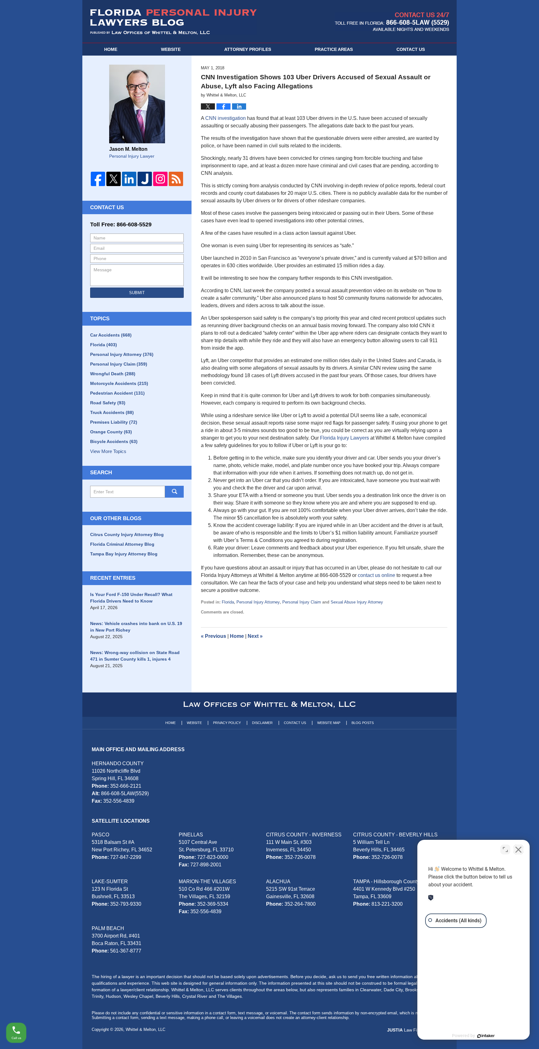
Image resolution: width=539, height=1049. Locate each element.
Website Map (328, 723)
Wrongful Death (112, 373)
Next (255, 636)
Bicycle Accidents (114, 441)
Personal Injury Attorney (258, 602)
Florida (228, 602)
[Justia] (145, 179)
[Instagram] (160, 179)
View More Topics (108, 451)
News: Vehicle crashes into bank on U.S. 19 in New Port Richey (136, 627)
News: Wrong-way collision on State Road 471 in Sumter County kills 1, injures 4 (135, 656)
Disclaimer (262, 723)
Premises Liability (113, 422)
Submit (137, 292)
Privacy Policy (227, 723)
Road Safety (107, 402)
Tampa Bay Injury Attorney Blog (124, 553)
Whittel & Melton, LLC (145, 1029)
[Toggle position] (505, 849)
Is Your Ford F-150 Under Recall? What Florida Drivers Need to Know (131, 597)
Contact (410, 49)
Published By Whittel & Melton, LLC (392, 21)
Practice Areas (334, 49)
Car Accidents (111, 334)
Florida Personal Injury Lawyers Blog (173, 22)
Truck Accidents (112, 412)
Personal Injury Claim (301, 602)
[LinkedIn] (129, 179)
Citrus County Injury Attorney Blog (127, 534)
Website (171, 49)
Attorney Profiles (247, 49)
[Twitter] (113, 179)
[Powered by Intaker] (486, 1036)
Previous (213, 636)
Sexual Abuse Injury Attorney (357, 602)
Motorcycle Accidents (119, 383)
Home (110, 49)
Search (174, 492)
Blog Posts (363, 723)
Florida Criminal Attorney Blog (122, 544)
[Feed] (176, 179)
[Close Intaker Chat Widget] (518, 849)
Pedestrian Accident (117, 393)
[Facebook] (98, 179)
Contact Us (107, 207)
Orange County (111, 431)
